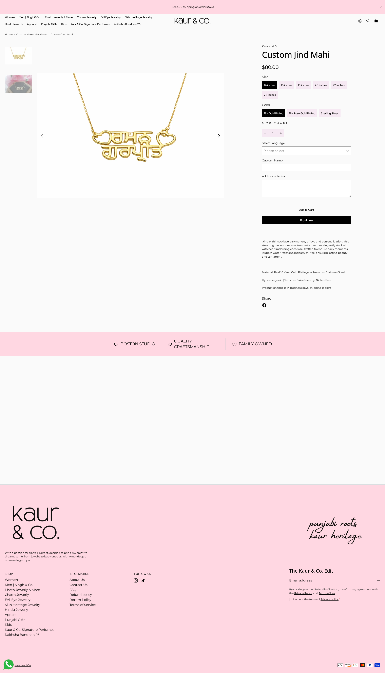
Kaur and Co (23, 665)
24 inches (270, 95)
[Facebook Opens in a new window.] (264, 305)
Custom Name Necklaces (31, 34)
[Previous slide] (42, 136)
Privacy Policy (303, 593)
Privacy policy (330, 599)
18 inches (303, 85)
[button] (368, 21)
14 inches (269, 85)
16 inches (286, 85)
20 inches (321, 85)
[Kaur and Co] (34, 521)
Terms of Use (327, 593)
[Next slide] (219, 136)
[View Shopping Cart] (376, 21)
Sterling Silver (330, 113)
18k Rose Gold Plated (302, 113)
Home (9, 34)
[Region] (360, 21)
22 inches (339, 85)
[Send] (378, 580)
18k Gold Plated (273, 113)
